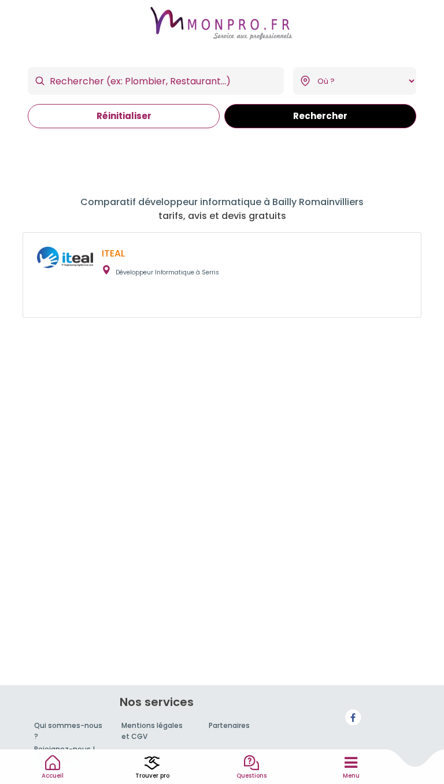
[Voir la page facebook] (353, 717)
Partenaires (229, 725)
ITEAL (113, 253)
